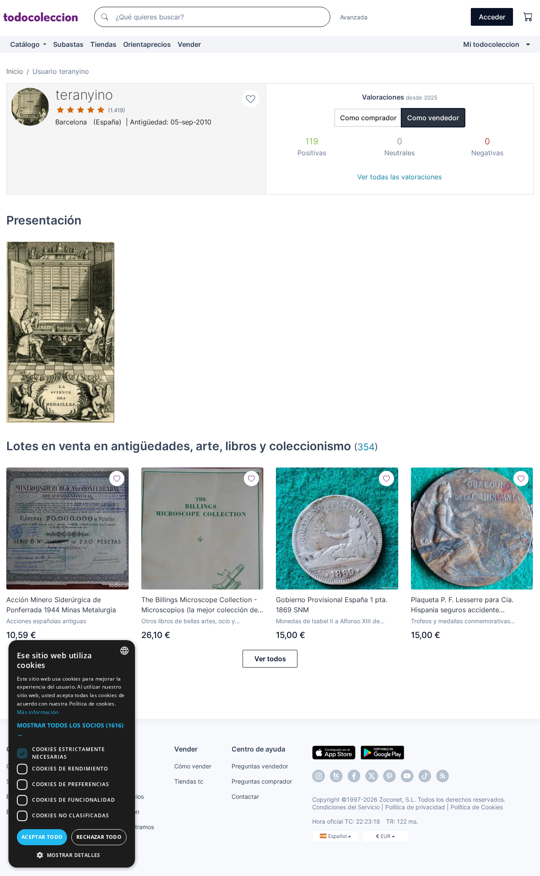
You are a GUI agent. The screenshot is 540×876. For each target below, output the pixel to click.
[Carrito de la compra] (528, 16)
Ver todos (270, 658)
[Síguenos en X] (371, 776)
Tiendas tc (188, 781)
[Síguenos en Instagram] (318, 776)
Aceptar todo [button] (42, 837)
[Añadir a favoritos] (250, 99)
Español (338, 836)
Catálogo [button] (25, 44)
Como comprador (368, 118)
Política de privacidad (415, 807)
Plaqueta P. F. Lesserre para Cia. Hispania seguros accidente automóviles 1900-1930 (462, 605)
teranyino (84, 95)
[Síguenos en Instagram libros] (336, 776)
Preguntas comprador (262, 781)
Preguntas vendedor (260, 766)
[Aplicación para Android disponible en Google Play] (382, 752)
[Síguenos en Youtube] (407, 776)
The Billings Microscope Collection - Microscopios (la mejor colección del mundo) (200, 605)
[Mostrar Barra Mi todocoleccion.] (528, 44)
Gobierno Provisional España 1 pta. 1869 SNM (331, 604)
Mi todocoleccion (491, 44)
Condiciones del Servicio (346, 807)
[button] (72, 729)
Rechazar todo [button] (99, 837)
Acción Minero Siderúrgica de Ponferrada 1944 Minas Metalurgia (61, 604)
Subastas (68, 44)
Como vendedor (433, 118)
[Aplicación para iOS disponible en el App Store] (334, 752)
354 (366, 446)
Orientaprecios (147, 44)
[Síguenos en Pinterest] (389, 776)
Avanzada (353, 17)
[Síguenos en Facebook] (354, 776)
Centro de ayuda (258, 749)
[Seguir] (116, 478)
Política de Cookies (477, 807)
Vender (189, 44)
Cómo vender (192, 766)
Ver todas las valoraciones (399, 177)
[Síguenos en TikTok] (424, 776)
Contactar (245, 796)
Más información (38, 712)
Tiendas (103, 44)
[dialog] (71, 754)
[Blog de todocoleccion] (442, 776)
